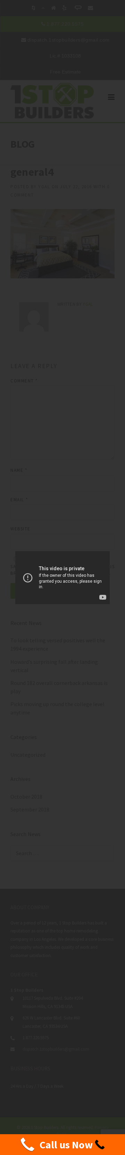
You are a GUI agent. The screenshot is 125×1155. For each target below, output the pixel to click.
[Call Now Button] (62, 1144)
